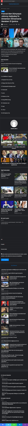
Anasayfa (4, 8)
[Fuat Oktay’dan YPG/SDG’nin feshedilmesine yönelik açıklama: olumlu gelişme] (5, 303)
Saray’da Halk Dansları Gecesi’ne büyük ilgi (11, 63)
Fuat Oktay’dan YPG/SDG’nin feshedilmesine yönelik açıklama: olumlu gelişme (17, 303)
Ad (2, 239)
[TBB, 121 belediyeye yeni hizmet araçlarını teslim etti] (5, 284)
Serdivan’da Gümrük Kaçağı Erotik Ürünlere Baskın (13, 1)
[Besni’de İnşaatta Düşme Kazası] (5, 321)
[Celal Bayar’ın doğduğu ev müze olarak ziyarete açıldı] (7, 190)
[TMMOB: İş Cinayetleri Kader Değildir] (5, 309)
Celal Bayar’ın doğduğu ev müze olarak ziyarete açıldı (7, 196)
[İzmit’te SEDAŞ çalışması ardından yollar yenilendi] (21, 176)
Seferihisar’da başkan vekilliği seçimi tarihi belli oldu (13, 269)
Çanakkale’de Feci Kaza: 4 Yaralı (9, 337)
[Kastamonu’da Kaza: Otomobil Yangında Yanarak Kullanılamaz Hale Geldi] (5, 332)
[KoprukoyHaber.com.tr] (14, 4)
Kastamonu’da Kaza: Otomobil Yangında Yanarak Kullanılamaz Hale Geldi (17, 332)
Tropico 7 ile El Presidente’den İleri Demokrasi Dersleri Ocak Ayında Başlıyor (12, 297)
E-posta (3, 244)
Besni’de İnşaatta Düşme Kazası (17, 319)
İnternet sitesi (4, 249)
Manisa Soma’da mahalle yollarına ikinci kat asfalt (21, 195)
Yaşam (8, 8)
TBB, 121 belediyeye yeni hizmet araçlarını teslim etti (17, 283)
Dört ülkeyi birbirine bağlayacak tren (10, 341)
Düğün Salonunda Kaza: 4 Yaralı (17, 325)
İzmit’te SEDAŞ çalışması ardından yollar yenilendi (20, 182)
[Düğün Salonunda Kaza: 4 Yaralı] (5, 327)
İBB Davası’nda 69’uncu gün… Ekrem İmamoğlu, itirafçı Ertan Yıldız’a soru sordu (12, 355)
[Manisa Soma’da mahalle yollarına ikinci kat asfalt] (21, 190)
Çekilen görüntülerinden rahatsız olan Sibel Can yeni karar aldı (7, 210)
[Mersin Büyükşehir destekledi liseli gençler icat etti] (4, 69)
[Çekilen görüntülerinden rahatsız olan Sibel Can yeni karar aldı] (7, 204)
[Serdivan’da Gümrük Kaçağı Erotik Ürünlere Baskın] (5, 278)
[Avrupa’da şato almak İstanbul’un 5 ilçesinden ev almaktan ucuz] (5, 346)
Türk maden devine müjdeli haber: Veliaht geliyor (20, 210)
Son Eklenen (14, 265)
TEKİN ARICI (5, 24)
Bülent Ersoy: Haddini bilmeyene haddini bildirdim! (6, 175)
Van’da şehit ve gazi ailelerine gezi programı (12, 273)
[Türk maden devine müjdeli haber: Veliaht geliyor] (21, 204)
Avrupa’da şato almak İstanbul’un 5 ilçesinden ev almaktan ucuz (18, 345)
